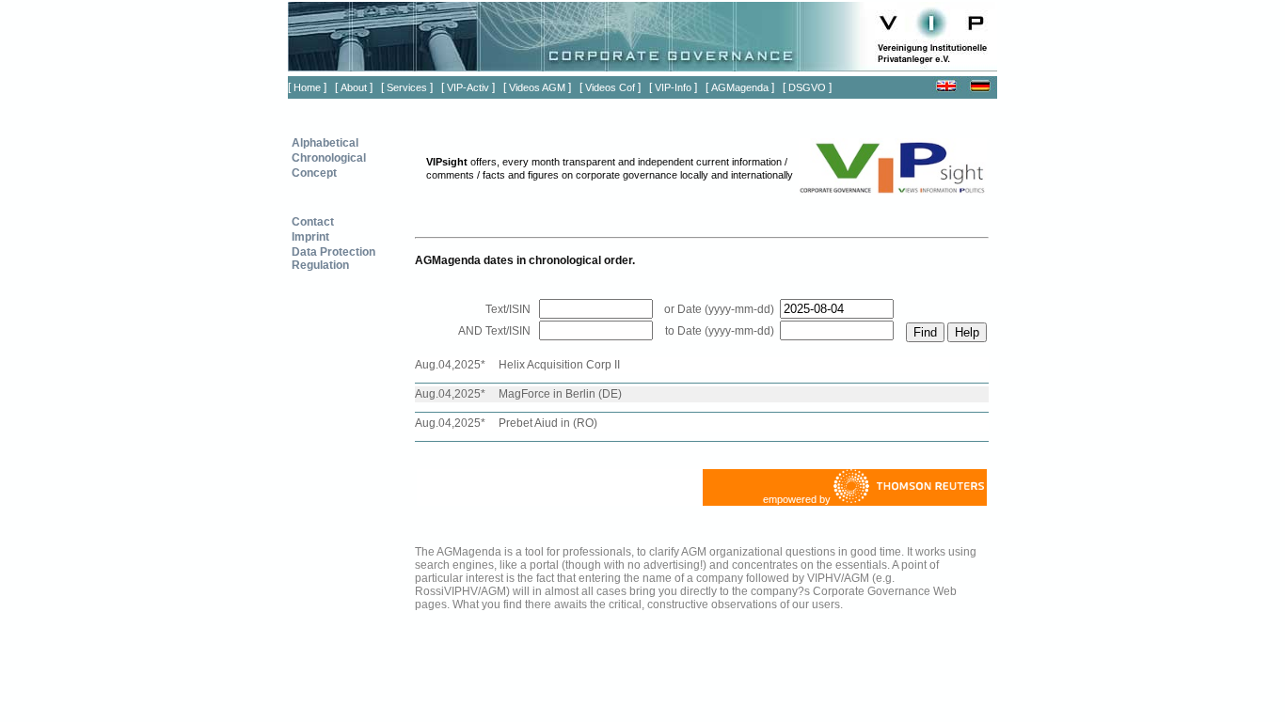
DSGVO (807, 87)
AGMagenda (740, 87)
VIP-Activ (468, 87)
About (354, 87)
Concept (314, 173)
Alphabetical (325, 142)
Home (307, 87)
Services (407, 87)
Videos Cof (610, 87)
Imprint (310, 236)
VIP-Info (673, 87)
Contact (313, 221)
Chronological (329, 158)
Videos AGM (537, 87)
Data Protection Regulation (333, 258)
